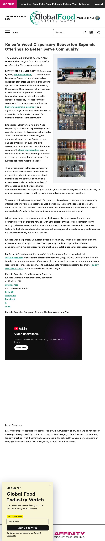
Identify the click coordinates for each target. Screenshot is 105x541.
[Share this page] (98, 32)
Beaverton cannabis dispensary (20, 107)
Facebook (10, 299)
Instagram (10, 295)
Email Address (15, 516)
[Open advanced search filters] (91, 32)
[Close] (50, 485)
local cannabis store (29, 150)
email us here (11, 285)
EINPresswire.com (22, 74)
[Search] (85, 32)
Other (8, 306)
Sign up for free (28, 527)
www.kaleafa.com (14, 257)
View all (99, 4)
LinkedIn (9, 292)
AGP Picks (8, 4)
